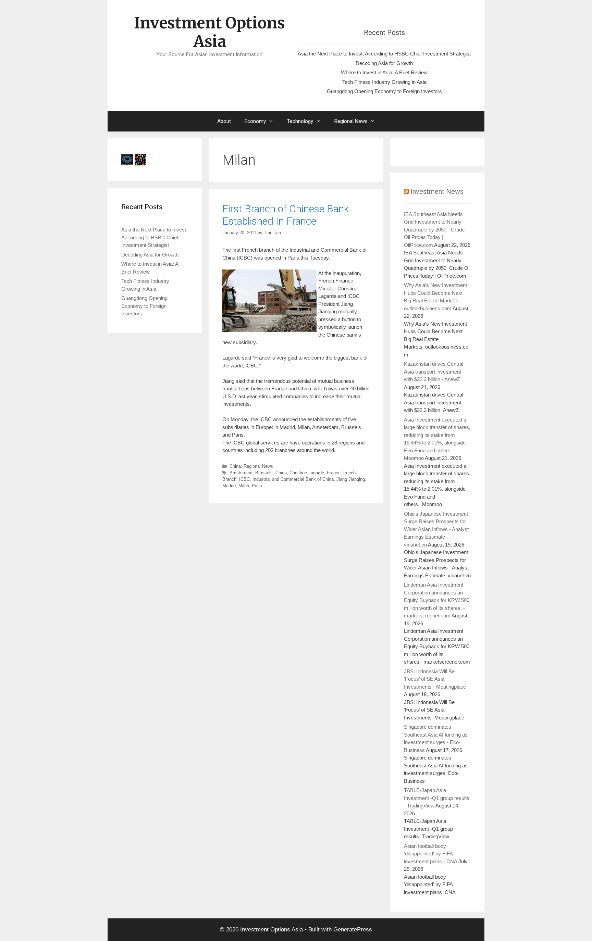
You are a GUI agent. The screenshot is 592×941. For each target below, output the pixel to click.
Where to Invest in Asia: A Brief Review (384, 72)
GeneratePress (352, 929)
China (235, 466)
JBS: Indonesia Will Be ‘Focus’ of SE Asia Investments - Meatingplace (435, 679)
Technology (300, 121)
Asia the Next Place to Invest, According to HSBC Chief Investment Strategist (384, 54)
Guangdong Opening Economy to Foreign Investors (384, 91)
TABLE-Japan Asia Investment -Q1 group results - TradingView (436, 797)
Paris (257, 485)
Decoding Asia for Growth (384, 63)
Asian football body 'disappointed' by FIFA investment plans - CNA (430, 853)
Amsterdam (241, 472)
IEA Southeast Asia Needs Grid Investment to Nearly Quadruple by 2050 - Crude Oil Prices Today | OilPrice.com (434, 229)
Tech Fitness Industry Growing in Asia (384, 82)
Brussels (264, 472)
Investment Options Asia (209, 32)
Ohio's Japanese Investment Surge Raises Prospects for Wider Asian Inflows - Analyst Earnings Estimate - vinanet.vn (436, 529)
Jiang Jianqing (350, 479)
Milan (243, 485)
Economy (255, 121)
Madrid (229, 485)
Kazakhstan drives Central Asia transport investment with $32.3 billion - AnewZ (433, 371)
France (334, 472)
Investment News (437, 191)
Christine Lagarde (306, 472)
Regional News (351, 121)
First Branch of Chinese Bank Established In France (285, 215)
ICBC (244, 479)
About (224, 121)
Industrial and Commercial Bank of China (293, 479)
